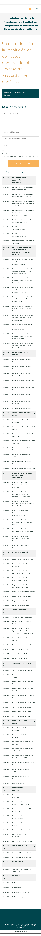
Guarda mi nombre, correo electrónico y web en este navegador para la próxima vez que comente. (20, 155)
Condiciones (20, 927)
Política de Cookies (31, 926)
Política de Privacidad (17, 926)
